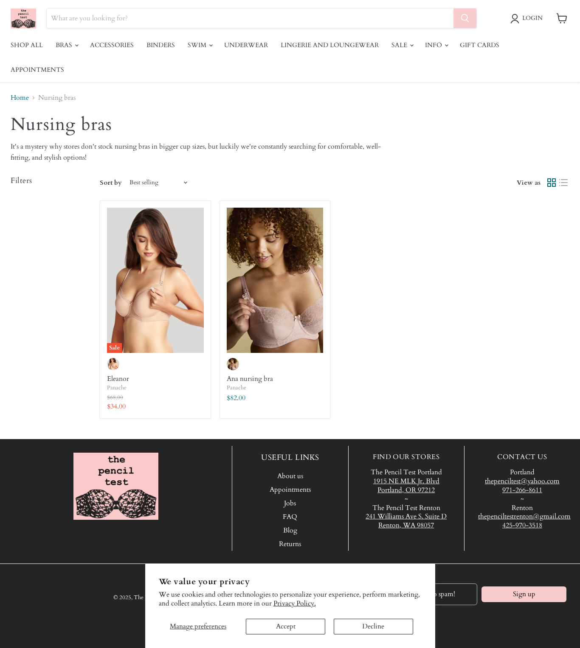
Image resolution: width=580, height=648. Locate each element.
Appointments (37, 69)
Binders (160, 45)
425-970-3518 (522, 525)
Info (434, 45)
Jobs (290, 503)
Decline (373, 626)
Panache (117, 388)
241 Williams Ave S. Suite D (406, 516)
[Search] (464, 18)
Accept (286, 626)
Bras (65, 45)
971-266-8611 (522, 490)
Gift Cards (479, 45)
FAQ (290, 516)
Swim (198, 45)
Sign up (524, 594)
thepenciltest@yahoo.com (522, 481)
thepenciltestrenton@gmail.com (524, 516)
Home (20, 97)
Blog (290, 530)
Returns (290, 544)
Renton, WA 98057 (406, 525)
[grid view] (551, 183)
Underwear (246, 45)
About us (290, 476)
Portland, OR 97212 (406, 490)
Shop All (27, 45)
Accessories (112, 45)
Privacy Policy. (294, 603)
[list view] (563, 183)
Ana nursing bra (250, 378)
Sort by (111, 182)
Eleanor (118, 378)
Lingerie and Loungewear (330, 45)
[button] (528, 19)
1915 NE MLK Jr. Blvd (406, 481)
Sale (400, 45)
